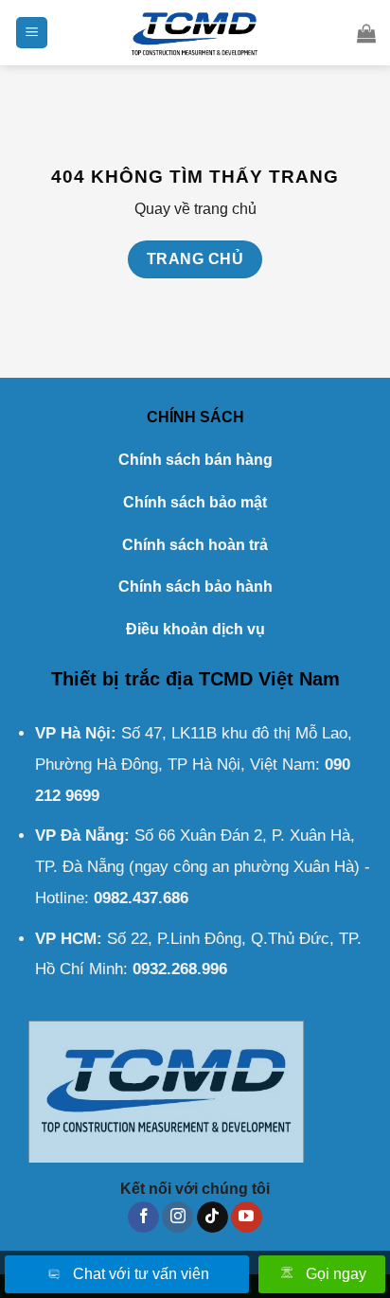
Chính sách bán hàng (195, 460)
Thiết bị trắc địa (122, 678)
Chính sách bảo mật (195, 502)
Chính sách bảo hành (195, 586)
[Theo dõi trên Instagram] (177, 1217)
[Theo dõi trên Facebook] (143, 1217)
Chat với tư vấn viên (141, 1274)
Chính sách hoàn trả (195, 545)
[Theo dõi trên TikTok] (212, 1217)
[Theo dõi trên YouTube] (246, 1217)
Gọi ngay (336, 1274)
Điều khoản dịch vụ (195, 629)
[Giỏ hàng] (366, 33)
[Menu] (31, 32)
